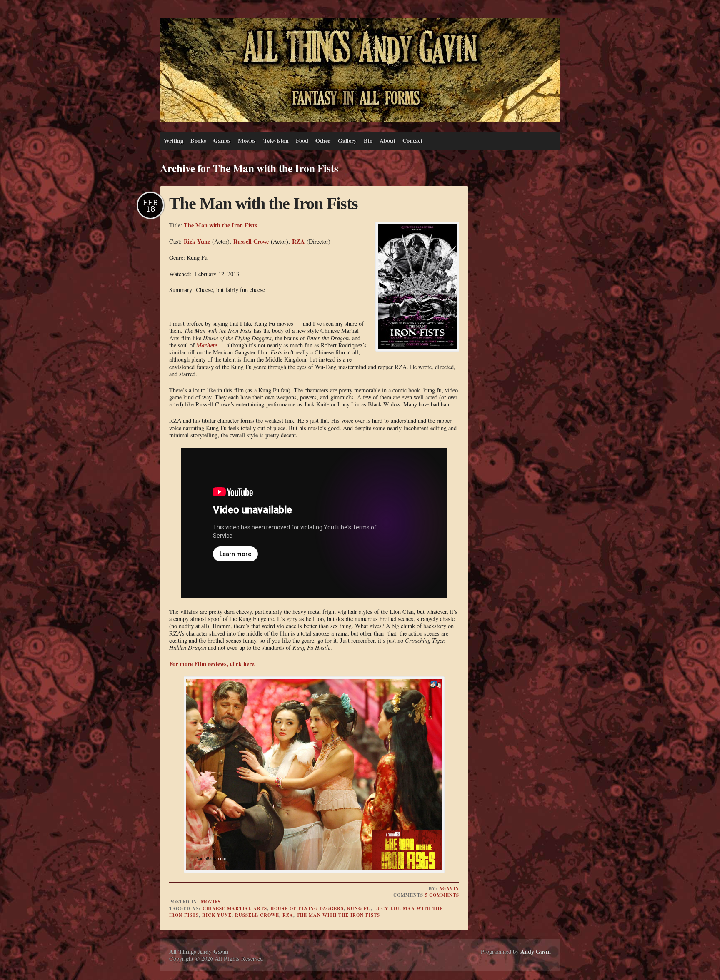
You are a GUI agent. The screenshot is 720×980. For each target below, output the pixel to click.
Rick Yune (197, 241)
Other (322, 140)
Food (302, 140)
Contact (412, 140)
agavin (449, 888)
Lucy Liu (387, 908)
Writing (173, 140)
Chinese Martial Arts (234, 908)
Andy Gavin (535, 951)
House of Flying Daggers (307, 908)
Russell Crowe (251, 241)
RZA (298, 241)
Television (276, 140)
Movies (247, 140)
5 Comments (442, 895)
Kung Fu (359, 908)
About (387, 140)
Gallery (347, 140)
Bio (368, 140)
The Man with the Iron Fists (263, 203)
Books (198, 140)
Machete (206, 345)
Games (222, 140)
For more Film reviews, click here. (212, 663)
